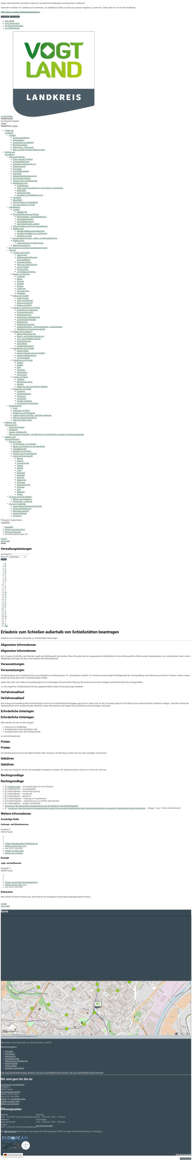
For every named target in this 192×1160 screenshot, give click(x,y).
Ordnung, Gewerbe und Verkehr (26, 307)
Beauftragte (22, 212)
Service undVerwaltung (10, 153)
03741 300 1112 (15, 846)
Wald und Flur (23, 298)
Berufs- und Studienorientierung (30, 336)
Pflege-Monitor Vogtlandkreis (25, 202)
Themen (12, 250)
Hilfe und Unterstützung (27, 264)
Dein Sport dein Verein (22, 420)
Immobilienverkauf (21, 171)
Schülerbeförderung (25, 346)
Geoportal (17, 173)
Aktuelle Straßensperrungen (25, 176)
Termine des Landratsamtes (25, 180)
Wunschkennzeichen (22, 178)
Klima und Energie (24, 303)
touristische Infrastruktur (27, 403)
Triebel (19, 494)
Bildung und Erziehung (22, 499)
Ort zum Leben (15, 441)
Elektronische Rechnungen (16, 1061)
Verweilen (21, 370)
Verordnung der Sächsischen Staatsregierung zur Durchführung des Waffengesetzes (41, 806)
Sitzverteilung (18, 140)
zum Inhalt (9, 21)
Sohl (19, 489)
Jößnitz (20, 468)
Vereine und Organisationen (25, 453)
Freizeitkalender (19, 448)
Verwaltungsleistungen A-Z (24, 164)
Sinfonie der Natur (24, 381)
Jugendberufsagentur (26, 271)
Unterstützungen (24, 341)
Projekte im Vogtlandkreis (24, 413)
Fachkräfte (21, 398)
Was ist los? (22, 255)
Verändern (21, 293)
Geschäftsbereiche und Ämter (26, 214)
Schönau (20, 487)
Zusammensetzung (21, 137)
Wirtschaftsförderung (22, 508)
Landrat (16, 209)
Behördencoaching (21, 511)
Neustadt (21, 475)
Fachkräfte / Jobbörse (22, 501)
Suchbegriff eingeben (10, 121)
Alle (6, 626)
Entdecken (13, 429)
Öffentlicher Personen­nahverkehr (31, 329)
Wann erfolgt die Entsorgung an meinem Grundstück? (40, 188)
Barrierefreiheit (11, 1063)
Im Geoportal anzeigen (10, 1092)
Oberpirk (20, 477)
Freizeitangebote (24, 262)
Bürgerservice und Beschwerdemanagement (28, 247)
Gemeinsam (22, 372)
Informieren (22, 374)
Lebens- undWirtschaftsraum (12, 438)
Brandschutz (22, 322)
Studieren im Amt (24, 236)
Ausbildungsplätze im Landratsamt (32, 233)
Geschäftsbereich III (25, 221)
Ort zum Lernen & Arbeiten (20, 496)
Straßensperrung (24, 314)
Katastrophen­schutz (25, 324)
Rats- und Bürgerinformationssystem (29, 149)
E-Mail (3, 1099)
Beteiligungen (18, 240)
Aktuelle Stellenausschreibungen (31, 231)
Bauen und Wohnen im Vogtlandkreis (29, 446)
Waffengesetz (14, 786)
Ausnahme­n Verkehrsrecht (28, 317)
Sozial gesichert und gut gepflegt (31, 353)
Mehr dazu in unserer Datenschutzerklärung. (20, 12)
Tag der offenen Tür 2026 (24, 204)
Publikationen (22, 185)
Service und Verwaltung (15, 529)
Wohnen (20, 281)
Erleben (20, 365)
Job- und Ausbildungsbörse (28, 338)
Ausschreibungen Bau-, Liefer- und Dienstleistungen (35, 238)
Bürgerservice (10, 1131)
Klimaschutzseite (183, 1154)
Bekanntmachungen (21, 245)
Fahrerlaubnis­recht (25, 312)
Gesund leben (23, 350)
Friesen (20, 465)
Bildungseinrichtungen (26, 334)
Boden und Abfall (24, 305)
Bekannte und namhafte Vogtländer (32, 386)
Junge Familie (23, 267)
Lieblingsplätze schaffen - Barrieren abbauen (32, 415)
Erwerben (21, 276)
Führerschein (22, 269)
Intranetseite (185, 1159)
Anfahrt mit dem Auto (14, 850)
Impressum (10, 1054)
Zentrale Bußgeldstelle (26, 319)
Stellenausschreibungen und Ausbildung (27, 258)
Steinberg (21, 492)
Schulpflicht (22, 343)
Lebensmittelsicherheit (26, 355)
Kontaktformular (12, 1058)
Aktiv (19, 367)
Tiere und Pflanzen (25, 300)
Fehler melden (11, 1065)
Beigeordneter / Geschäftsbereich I (32, 216)
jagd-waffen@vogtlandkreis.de (21, 882)
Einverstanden (14, 16)
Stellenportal (18, 228)
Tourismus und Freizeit (23, 360)
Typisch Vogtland (20, 377)
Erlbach (20, 460)
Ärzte (15, 408)
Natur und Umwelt (21, 295)
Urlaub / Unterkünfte (17, 432)
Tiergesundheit (23, 358)
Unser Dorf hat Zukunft (23, 456)
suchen (4, 559)
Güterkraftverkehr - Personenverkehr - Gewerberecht (39, 326)
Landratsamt (14, 207)
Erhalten (20, 283)
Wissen (20, 362)
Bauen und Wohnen (21, 274)
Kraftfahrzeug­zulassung (27, 310)
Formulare (17, 169)
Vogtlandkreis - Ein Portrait (24, 444)
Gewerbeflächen (24, 393)
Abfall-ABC (21, 190)
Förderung (21, 396)
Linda (19, 470)
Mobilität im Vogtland (22, 451)
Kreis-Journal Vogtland (23, 159)
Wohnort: (5, 556)
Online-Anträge (19, 166)
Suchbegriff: (6, 554)
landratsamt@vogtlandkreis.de (21, 843)
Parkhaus (17, 197)
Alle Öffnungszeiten (44, 1126)
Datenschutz (10, 1056)
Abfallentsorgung (20, 183)
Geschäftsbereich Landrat (28, 224)
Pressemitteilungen (21, 161)
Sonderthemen (15, 405)
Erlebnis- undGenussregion (11, 423)
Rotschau (21, 482)
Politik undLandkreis (9, 131)
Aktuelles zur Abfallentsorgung (30, 195)
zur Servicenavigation (14, 25)
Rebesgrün (21, 480)
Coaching (21, 391)
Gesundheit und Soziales (23, 348)
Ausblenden (5, 16)
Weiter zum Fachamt (14, 853)
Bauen (19, 279)
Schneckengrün (23, 484)
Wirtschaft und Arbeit (22, 389)
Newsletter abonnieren (14, 1068)
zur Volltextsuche (12, 28)
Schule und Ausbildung (22, 331)
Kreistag (12, 135)
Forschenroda (23, 463)
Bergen (20, 458)
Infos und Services (17, 157)
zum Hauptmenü (12, 23)
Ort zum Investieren (17, 504)
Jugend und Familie (21, 252)
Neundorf (21, 472)
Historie (20, 384)
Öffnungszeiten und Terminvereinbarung (30, 226)
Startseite (9, 527)
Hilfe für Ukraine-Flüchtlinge (25, 417)
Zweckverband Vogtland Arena (30, 243)
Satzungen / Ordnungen (23, 147)
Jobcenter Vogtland (21, 410)
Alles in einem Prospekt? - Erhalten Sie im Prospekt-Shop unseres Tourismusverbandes (46, 434)
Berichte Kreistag (20, 145)
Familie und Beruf (24, 401)
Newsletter (17, 200)
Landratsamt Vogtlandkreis (12, 1084)
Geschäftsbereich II (25, 219)
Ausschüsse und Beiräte (23, 142)
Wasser (20, 286)
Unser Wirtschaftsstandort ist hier (27, 506)
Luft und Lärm (23, 291)
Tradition (20, 379)
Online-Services (23, 192)
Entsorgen (21, 288)
